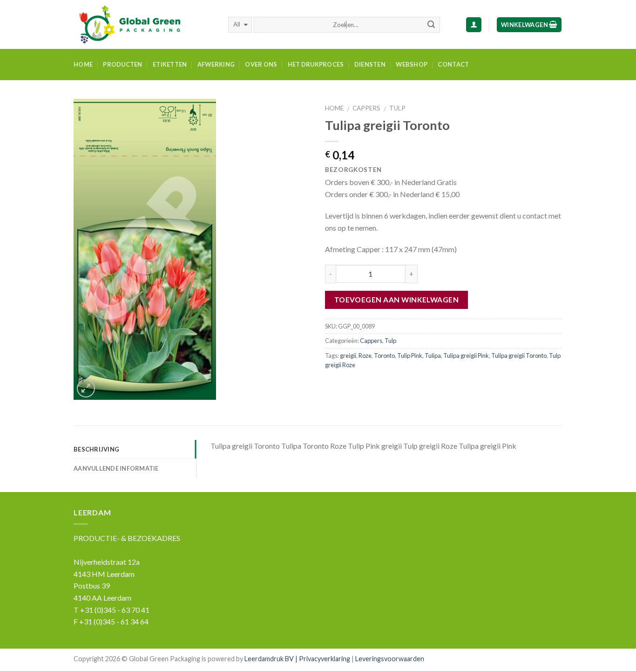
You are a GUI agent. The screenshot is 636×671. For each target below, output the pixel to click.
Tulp (397, 108)
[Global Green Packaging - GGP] (144, 24)
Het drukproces (316, 64)
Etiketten (170, 64)
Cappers (366, 108)
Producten (122, 64)
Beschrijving (96, 449)
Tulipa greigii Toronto (519, 355)
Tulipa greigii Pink (466, 355)
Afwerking (216, 64)
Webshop (411, 64)
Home (83, 64)
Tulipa (433, 355)
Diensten (370, 64)
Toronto (384, 355)
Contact (453, 64)
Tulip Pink (409, 355)
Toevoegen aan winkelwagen (396, 299)
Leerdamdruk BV (269, 659)
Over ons (261, 64)
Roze (365, 355)
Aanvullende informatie (116, 468)
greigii (348, 355)
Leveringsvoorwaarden (389, 659)
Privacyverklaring (324, 659)
